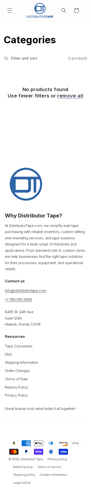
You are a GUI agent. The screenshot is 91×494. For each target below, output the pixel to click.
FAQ (8, 354)
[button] (9, 10)
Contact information (53, 475)
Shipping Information (21, 362)
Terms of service (49, 467)
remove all (70, 96)
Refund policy (23, 467)
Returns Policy (16, 387)
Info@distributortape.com (25, 290)
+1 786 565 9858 (18, 299)
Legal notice (22, 483)
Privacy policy (57, 459)
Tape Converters (19, 346)
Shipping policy (24, 475)
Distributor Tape (32, 459)
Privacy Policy (16, 395)
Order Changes (17, 370)
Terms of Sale (16, 379)
